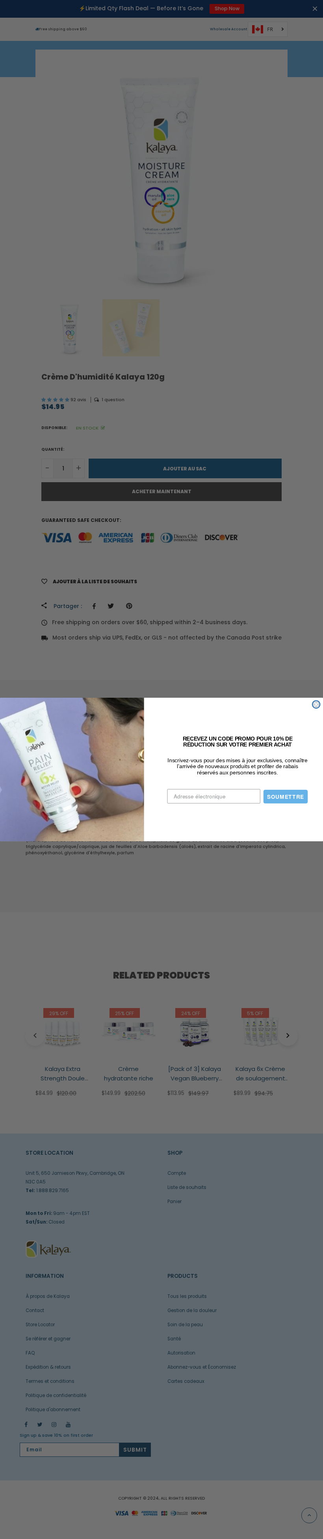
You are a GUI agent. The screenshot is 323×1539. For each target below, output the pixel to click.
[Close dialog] (316, 704)
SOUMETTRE (285, 796)
